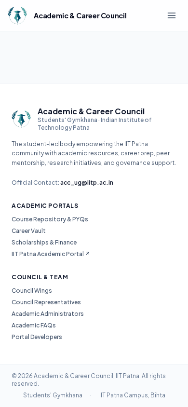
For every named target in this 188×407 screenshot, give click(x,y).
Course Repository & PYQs (50, 219)
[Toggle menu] (171, 15)
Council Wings (32, 290)
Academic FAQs (34, 325)
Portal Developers (37, 336)
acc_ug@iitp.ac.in (86, 182)
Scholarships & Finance (44, 242)
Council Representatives (46, 302)
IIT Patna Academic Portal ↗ (51, 254)
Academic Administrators (48, 313)
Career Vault (29, 230)
